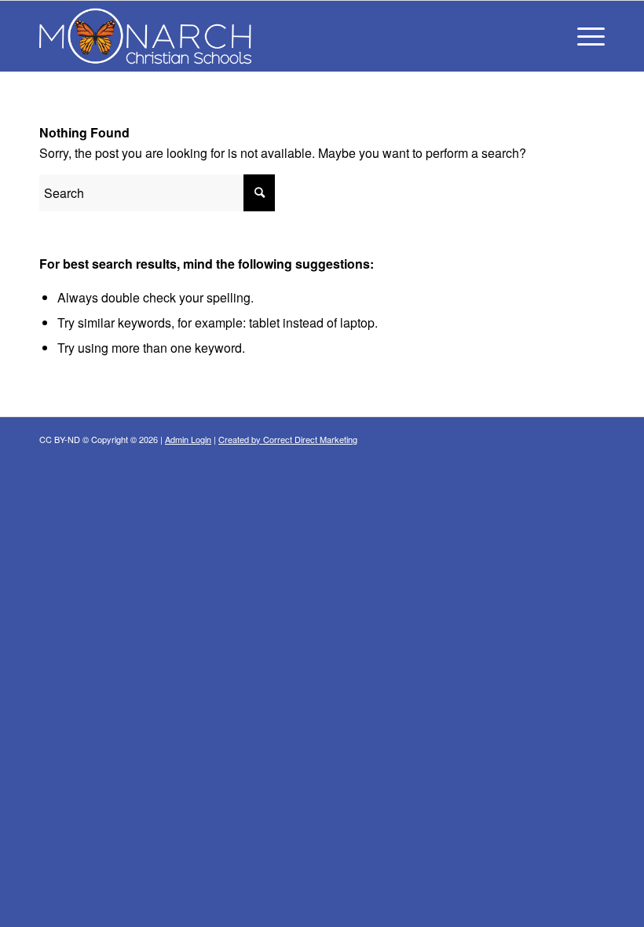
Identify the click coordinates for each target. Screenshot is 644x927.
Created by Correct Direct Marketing (287, 439)
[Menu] (583, 36)
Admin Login (188, 439)
